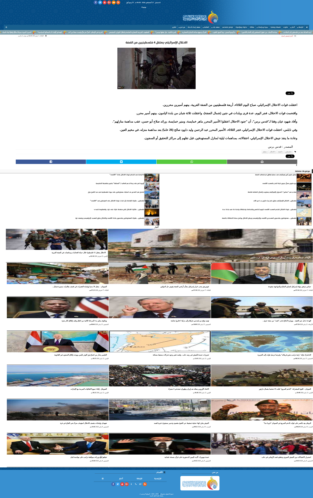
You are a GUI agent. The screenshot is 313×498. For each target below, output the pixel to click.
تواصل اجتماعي (227, 27)
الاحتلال (272, 152)
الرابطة (300, 27)
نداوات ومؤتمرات (241, 27)
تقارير (174, 27)
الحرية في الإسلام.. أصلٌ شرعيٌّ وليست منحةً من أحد (125, 32)
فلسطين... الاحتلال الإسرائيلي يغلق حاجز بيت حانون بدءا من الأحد (274, 201)
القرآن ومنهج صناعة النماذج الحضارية (234, 32)
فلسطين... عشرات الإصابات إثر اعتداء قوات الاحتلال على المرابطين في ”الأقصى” (117, 201)
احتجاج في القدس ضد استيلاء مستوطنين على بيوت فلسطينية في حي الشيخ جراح (116, 192)
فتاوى (285, 27)
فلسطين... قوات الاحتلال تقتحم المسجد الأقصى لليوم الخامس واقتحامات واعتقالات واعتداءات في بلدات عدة (259, 209)
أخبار (293, 27)
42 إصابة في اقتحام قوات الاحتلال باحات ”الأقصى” (127, 175)
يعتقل (264, 152)
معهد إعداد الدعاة (194, 27)
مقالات (252, 27)
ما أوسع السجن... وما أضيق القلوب (264, 32)
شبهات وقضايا (276, 27)
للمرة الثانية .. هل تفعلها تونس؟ (205, 32)
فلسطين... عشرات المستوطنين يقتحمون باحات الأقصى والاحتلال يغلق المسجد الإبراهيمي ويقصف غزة (109, 218)
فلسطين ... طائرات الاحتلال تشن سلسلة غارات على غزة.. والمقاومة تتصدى (119, 209)
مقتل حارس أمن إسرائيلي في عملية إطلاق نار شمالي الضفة (275, 175)
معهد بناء (216, 27)
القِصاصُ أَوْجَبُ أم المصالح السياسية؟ (90, 32)
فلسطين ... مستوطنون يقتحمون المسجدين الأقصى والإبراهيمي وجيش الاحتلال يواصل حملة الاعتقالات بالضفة (259, 218)
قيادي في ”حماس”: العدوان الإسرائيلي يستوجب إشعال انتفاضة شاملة (272, 192)
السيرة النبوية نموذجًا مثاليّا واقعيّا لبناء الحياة (56, 32)
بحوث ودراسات (263, 27)
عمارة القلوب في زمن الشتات (26, 32)
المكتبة (206, 27)
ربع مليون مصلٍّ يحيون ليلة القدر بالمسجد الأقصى (279, 183)
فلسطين (288, 152)
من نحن (182, 27)
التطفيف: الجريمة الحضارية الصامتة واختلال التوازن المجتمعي (169, 32)
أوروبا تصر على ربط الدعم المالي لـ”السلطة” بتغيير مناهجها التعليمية (120, 183)
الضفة (280, 152)
